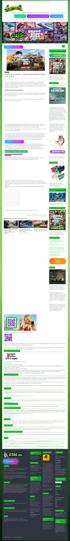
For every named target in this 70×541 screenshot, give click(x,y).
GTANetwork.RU (58, 462)
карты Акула (57, 19)
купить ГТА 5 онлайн (24, 395)
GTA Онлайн (43, 443)
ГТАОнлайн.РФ (58, 465)
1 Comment (12, 234)
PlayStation (50, 443)
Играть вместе (57, 261)
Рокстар (7, 448)
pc (47, 444)
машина (37, 448)
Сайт (56, 503)
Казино (5, 448)
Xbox (46, 446)
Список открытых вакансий (60, 472)
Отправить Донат (8, 363)
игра (34, 448)
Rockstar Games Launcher (23, 446)
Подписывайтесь (7, 364)
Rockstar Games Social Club (33, 446)
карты (57, 130)
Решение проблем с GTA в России (27, 16)
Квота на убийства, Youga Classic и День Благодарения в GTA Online (10, 231)
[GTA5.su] (35, 31)
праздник (47, 448)
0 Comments (14, 78)
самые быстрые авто (57, 289)
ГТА (53, 446)
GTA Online (21, 42)
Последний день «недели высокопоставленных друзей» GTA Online (21, 210)
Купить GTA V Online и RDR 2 (28, 413)
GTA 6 (50, 42)
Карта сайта (57, 467)
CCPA (56, 455)
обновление (42, 448)
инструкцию (51, 297)
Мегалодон (62, 19)
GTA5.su (5, 468)
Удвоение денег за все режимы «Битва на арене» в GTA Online (25, 230)
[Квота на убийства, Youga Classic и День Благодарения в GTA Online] (11, 221)
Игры (56, 501)
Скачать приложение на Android (11, 414)
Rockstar (5, 446)
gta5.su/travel (32, 499)
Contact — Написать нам (59, 456)
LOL (56, 496)
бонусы (21, 448)
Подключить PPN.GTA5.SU (13, 47)
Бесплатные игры (9, 416)
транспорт (60, 448)
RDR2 (45, 42)
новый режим (37, 78)
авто (65, 434)
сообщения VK (43, 400)
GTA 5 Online (20, 443)
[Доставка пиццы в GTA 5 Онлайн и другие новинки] (40, 221)
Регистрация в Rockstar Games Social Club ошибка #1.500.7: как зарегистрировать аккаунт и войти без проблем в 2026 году (57, 248)
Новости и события (27, 19)
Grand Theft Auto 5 (19, 441)
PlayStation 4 (55, 443)
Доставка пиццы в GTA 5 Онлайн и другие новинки (40, 229)
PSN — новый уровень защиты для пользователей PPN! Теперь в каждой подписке (34, 1)
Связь (59, 42)
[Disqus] (26, 250)
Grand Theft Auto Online (30, 441)
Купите (59, 527)
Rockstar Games (32, 78)
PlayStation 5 (59, 443)
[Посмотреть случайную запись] (65, 42)
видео (24, 448)
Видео (38, 42)
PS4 (62, 443)
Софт (56, 504)
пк (45, 448)
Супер (56, 506)
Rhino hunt (28, 78)
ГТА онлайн (61, 446)
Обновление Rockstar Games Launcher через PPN (43, 19)
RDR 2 (20, 19)
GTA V (16, 42)
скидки (56, 448)
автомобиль (18, 448)
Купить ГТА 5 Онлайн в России (55, 75)
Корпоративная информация (60, 469)
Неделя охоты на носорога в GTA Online (37, 215)
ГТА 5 (56, 446)
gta (11, 444)
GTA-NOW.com (58, 460)
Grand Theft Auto (9, 441)
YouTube (17, 99)
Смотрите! (32, 512)
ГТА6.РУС (57, 463)
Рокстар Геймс (11, 448)
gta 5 (19, 78)
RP (4, 416)
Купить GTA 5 (10, 42)
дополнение (30, 448)
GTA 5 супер (57, 458)
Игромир (31, 466)
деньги (27, 448)
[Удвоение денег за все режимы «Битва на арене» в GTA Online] (26, 221)
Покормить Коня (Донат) (48, 16)
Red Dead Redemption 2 (53, 305)
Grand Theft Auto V (30, 42)
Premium (54, 42)
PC (41, 42)
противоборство (11, 79)
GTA (11, 78)
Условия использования (59, 474)
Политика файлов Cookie (60, 470)
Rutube (21, 99)
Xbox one (49, 446)
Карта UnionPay (33, 514)
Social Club (41, 446)
